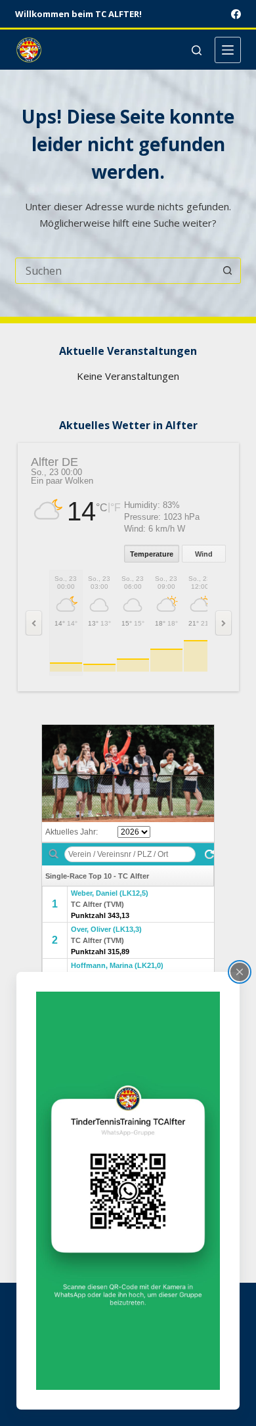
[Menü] (228, 50)
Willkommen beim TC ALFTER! (78, 14)
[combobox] (115, 271)
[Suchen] (197, 50)
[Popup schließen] (239, 972)
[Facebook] (236, 14)
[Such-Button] (227, 270)
